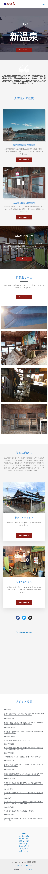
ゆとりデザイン (28, 869)
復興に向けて (24, 844)
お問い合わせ (24, 851)
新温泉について (24, 838)
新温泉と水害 (24, 841)
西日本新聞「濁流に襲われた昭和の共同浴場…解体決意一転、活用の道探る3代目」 (23, 748)
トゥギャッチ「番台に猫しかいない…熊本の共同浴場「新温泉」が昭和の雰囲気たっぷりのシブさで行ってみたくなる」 (23, 783)
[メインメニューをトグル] (43, 4)
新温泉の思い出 (24, 846)
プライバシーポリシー (24, 866)
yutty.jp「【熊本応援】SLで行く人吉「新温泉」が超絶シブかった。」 (24, 819)
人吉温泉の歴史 (24, 836)
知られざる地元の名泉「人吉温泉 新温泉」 (19, 811)
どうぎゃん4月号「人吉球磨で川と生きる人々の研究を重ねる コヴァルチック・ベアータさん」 (24, 714)
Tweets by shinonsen (24, 632)
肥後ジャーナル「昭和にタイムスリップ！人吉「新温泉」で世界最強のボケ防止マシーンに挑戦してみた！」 (24, 774)
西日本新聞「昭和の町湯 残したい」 (17, 740)
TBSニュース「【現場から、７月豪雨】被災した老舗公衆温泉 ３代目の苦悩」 (23, 765)
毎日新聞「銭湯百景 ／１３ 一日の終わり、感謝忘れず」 (23, 793)
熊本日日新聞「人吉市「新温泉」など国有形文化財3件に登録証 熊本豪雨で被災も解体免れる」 (24, 723)
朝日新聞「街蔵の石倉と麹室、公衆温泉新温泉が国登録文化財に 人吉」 (23, 732)
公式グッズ (24, 849)
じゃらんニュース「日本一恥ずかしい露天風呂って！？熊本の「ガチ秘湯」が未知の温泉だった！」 (23, 802)
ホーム (24, 833)
